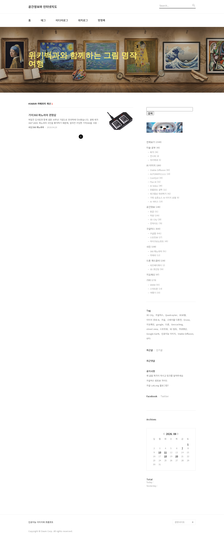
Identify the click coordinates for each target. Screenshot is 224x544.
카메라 (155, 255)
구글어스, (159, 315)
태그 (43, 20)
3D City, (150, 315)
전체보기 (154, 142)
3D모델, (182, 315)
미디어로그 (62, 20)
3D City (155, 219)
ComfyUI (156, 177)
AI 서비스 (156, 201)
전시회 (154, 156)
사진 (151, 246)
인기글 (159, 350)
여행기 (155, 292)
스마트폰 (156, 288)
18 (165, 456)
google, (160, 324)
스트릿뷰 (156, 237)
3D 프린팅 (156, 269)
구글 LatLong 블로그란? (157, 385)
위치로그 (83, 20)
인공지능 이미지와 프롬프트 (40, 522)
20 (176, 456)
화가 (154, 152)
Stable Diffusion (160, 170)
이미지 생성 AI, (153, 319)
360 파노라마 (158, 251)
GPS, (148, 338)
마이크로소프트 (159, 241)
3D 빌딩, (174, 329)
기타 (151, 280)
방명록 (101, 20)
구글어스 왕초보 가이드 (156, 380)
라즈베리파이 (157, 265)
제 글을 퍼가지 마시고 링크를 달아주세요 (164, 375)
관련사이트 (180, 522)
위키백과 (155, 160)
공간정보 (153, 207)
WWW (155, 284)
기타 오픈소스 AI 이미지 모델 (164, 197)
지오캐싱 (152, 274)
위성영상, (183, 329)
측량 (154, 215)
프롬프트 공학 (158, 189)
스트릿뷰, (164, 329)
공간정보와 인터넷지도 (42, 7)
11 (165, 452)
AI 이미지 (153, 165)
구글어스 (153, 228)
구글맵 (155, 233)
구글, (163, 319)
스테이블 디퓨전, (174, 319)
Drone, (187, 319)
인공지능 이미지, (168, 333)
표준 (154, 211)
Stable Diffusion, (186, 333)
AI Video (156, 185)
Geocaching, (177, 324)
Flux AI (155, 181)
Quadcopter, (171, 315)
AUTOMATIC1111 (160, 174)
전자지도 (156, 223)
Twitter (165, 396)
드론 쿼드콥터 (155, 260)
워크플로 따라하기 (160, 193)
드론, (167, 324)
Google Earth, (153, 333)
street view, (152, 329)
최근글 (149, 350)
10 (159, 452)
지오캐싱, (150, 324)
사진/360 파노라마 (36, 127)
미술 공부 (153, 147)
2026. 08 (171, 434)
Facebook (151, 396)
